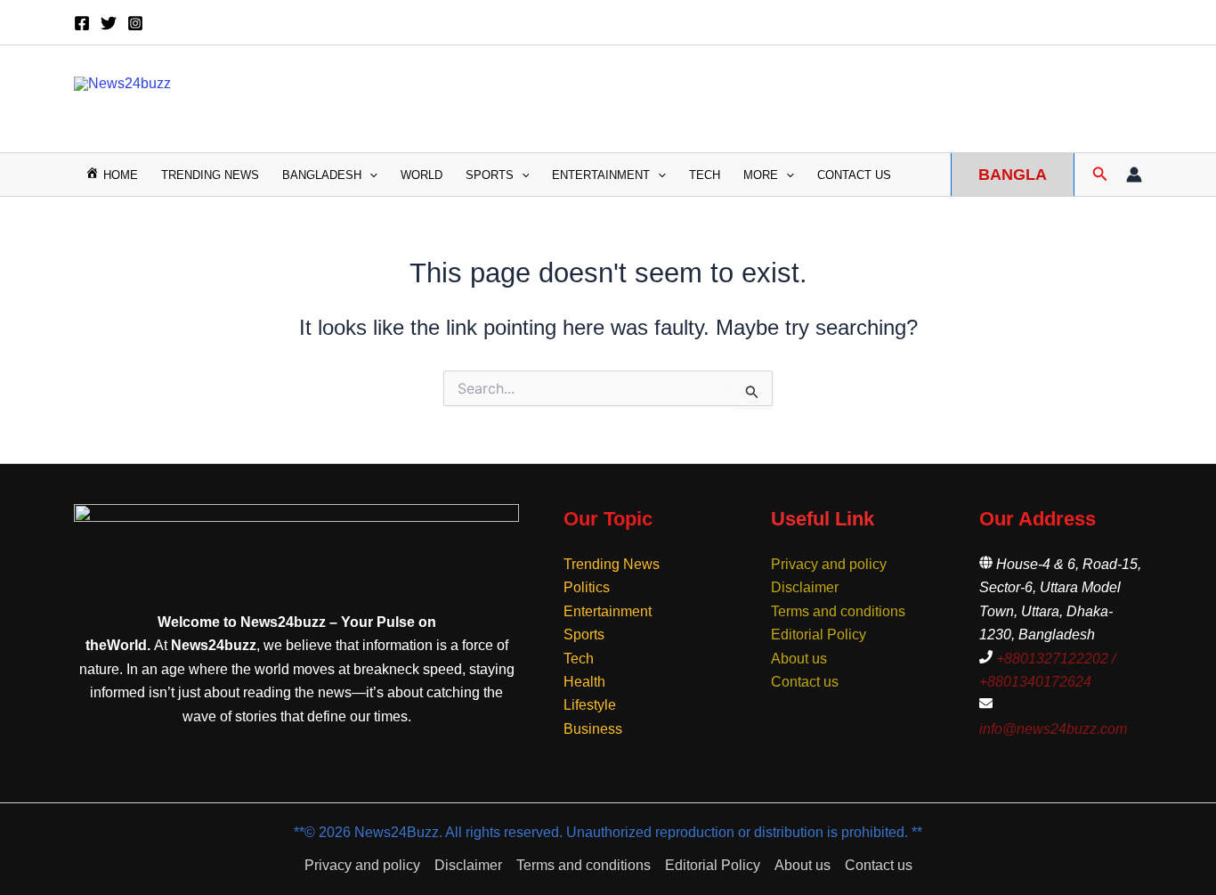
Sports (490, 175)
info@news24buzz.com (1053, 728)
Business (592, 728)
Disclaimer (805, 587)
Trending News (210, 175)
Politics (586, 587)
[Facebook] (82, 23)
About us (799, 658)
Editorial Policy (818, 634)
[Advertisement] (809, 95)
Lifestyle (589, 704)
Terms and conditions (838, 611)
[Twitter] (109, 23)
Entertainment (601, 175)
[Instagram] (135, 23)
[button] (369, 175)
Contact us (854, 175)
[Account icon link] (1134, 175)
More (760, 175)
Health (584, 681)
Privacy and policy (829, 564)
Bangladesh (321, 175)
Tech (704, 175)
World (421, 175)
